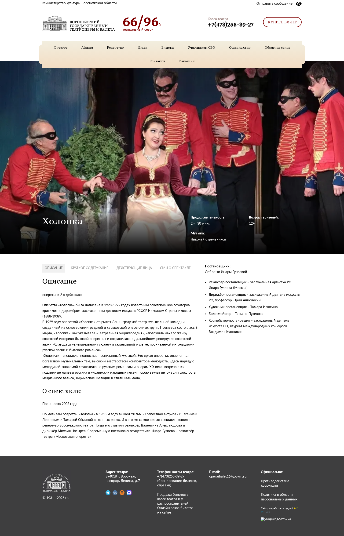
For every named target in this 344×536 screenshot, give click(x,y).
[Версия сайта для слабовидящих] (299, 3)
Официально (240, 47)
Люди (142, 47)
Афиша (87, 47)
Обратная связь (277, 47)
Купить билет (282, 22)
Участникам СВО (201, 47)
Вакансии (187, 61)
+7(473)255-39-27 (231, 24)
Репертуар (115, 47)
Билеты (167, 47)
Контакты (157, 61)
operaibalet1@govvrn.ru (227, 476)
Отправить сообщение (274, 4)
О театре (60, 47)
